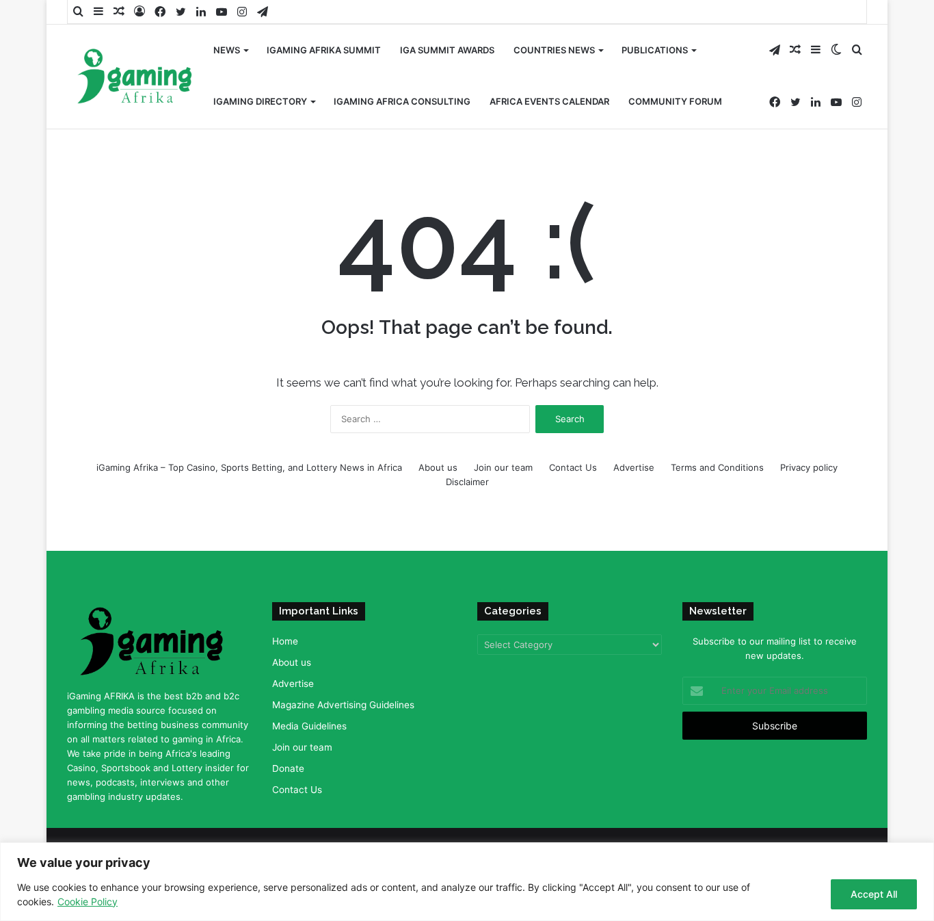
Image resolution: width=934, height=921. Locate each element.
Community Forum (675, 101)
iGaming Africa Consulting (402, 101)
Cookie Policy (87, 901)
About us (437, 467)
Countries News (554, 49)
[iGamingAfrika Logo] (135, 78)
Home (285, 641)
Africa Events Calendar (549, 101)
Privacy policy (809, 467)
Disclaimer (467, 481)
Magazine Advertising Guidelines (343, 704)
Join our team (503, 467)
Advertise (633, 467)
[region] (467, 881)
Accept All (874, 894)
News (226, 49)
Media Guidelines (309, 726)
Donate (288, 768)
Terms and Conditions (717, 467)
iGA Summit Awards (447, 49)
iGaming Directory (260, 101)
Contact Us (573, 467)
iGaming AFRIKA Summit (324, 49)
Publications (655, 49)
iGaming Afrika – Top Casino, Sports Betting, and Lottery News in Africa (249, 467)
